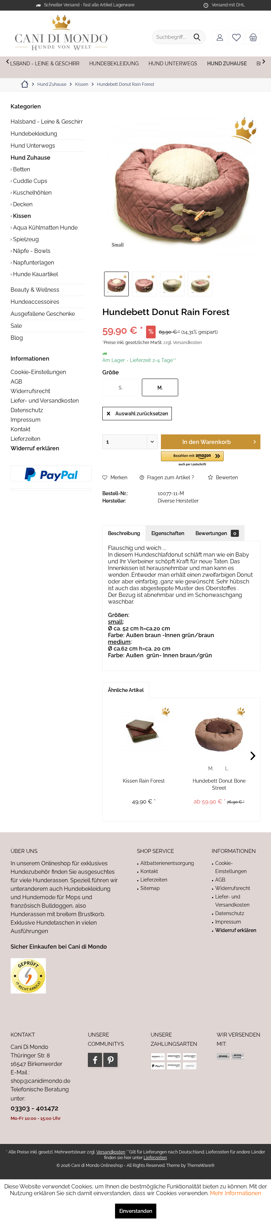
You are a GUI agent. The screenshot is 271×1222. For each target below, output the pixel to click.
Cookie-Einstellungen (38, 372)
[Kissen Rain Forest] (144, 731)
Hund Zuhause (30, 157)
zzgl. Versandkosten (182, 342)
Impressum (26, 419)
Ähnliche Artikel (126, 690)
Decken (22, 204)
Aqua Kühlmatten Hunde (45, 227)
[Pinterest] (110, 1060)
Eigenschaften (167, 533)
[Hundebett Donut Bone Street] (219, 731)
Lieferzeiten (25, 438)
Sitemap (150, 888)
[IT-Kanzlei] (65, 975)
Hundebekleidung (34, 133)
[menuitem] (253, 37)
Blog (17, 337)
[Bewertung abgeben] (181, 321)
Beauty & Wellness (35, 289)
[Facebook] (95, 1060)
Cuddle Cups (29, 181)
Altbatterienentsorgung (167, 863)
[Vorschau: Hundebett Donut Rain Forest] (116, 284)
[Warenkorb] (253, 37)
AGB (16, 381)
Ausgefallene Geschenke (43, 313)
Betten (21, 169)
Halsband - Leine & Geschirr (47, 121)
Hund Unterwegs (33, 145)
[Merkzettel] (236, 37)
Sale (16, 325)
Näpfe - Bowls (31, 251)
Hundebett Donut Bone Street (219, 784)
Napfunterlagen (33, 262)
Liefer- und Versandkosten (45, 400)
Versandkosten (110, 1152)
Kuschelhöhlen (32, 192)
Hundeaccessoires (35, 301)
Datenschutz (27, 410)
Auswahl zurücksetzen (141, 413)
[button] (192, 459)
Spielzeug (25, 239)
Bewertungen (215, 533)
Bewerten (226, 477)
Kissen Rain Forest (144, 781)
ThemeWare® (201, 1165)
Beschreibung (124, 533)
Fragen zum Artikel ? (170, 477)
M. (210, 768)
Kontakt (20, 429)
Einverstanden (135, 1211)
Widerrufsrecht (30, 391)
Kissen (21, 216)
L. (227, 768)
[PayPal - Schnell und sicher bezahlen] (51, 474)
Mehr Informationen (235, 1193)
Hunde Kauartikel (35, 274)
